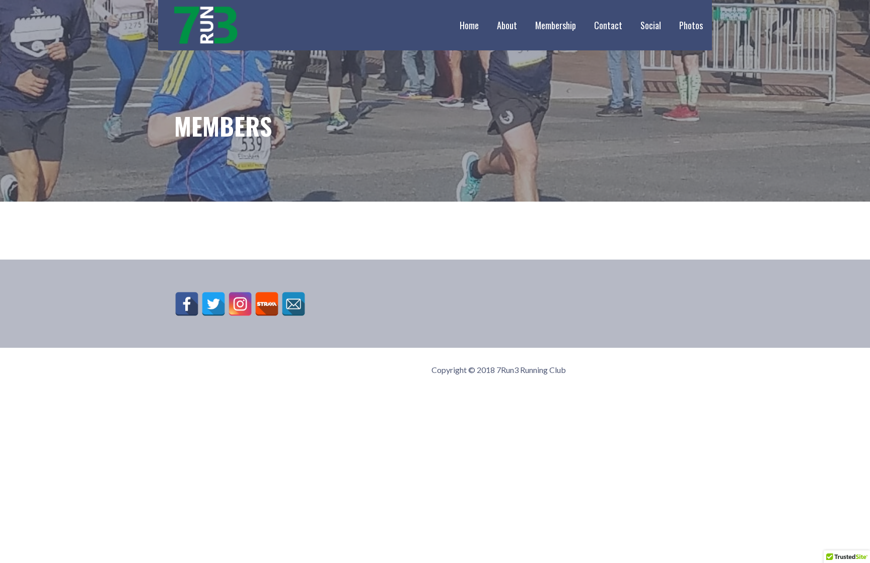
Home (469, 25)
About (507, 25)
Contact (608, 25)
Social (650, 25)
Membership (555, 25)
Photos (691, 25)
